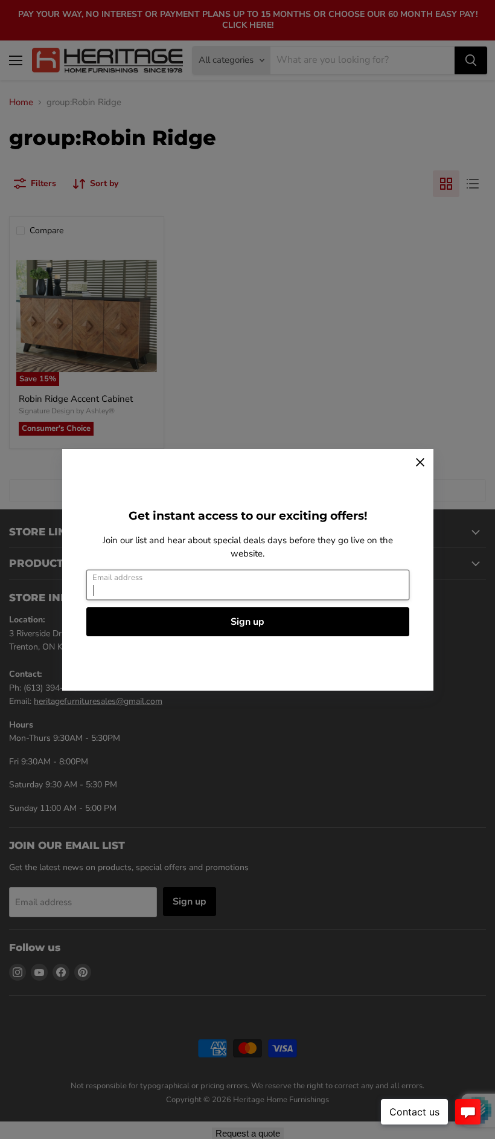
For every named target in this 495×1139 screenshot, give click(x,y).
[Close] (420, 462)
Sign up (247, 621)
